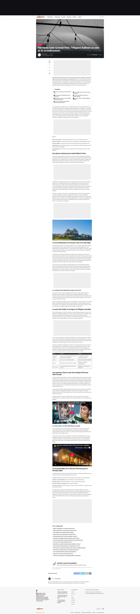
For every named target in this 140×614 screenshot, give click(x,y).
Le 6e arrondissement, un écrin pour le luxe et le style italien (81, 93)
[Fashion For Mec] (41, 17)
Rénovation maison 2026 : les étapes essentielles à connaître (65, 536)
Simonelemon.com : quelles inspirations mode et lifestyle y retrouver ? (67, 544)
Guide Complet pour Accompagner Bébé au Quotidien (63, 532)
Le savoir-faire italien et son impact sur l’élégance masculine (80, 96)
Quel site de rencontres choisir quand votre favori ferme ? (64, 534)
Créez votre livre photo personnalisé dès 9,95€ (62, 542)
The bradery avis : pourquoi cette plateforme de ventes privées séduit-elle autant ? (69, 547)
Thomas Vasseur (45, 53)
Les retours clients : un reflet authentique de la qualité (81, 99)
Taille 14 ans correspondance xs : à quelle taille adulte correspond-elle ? (67, 555)
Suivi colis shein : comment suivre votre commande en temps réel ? (66, 549)
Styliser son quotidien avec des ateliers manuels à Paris (64, 528)
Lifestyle (40, 44)
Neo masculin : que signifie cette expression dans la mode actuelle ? (66, 538)
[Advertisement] (70, 7)
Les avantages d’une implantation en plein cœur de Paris (62, 96)
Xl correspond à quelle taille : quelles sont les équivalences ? (64, 551)
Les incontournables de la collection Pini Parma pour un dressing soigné (61, 102)
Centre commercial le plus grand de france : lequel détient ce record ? (66, 545)
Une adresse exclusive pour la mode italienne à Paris (62, 92)
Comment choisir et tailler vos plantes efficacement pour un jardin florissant (68, 540)
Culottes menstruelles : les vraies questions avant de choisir (65, 530)
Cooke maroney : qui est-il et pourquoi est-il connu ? (63, 553)
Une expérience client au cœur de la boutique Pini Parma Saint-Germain (62, 99)
